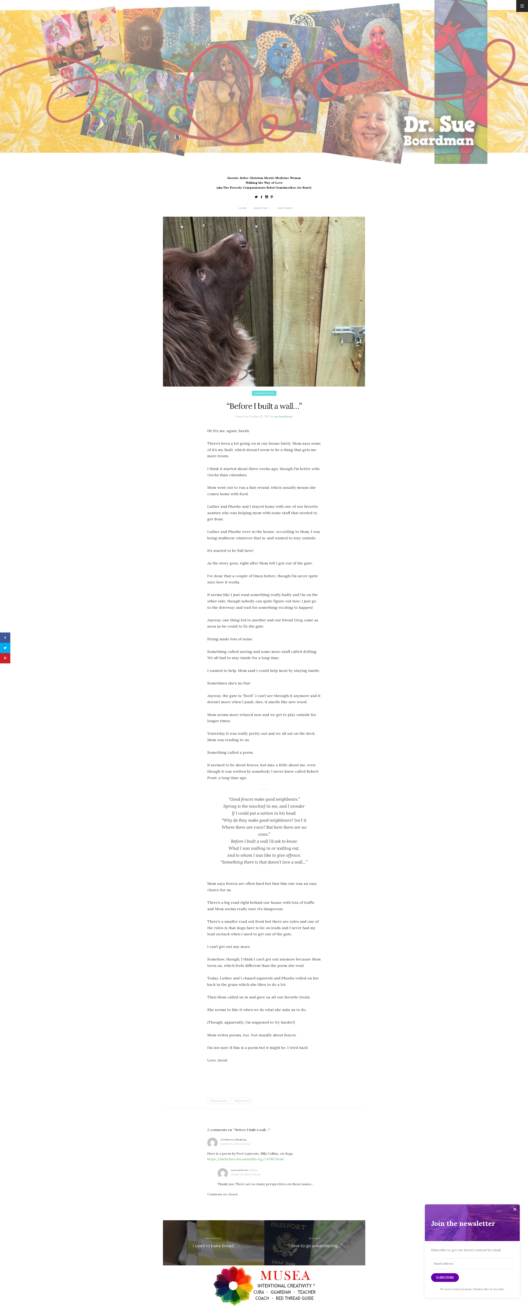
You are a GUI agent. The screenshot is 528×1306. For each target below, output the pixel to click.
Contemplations (264, 393)
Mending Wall (218, 1101)
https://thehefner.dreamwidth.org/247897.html (245, 1159)
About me (260, 208)
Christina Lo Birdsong (233, 1139)
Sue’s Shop (285, 208)
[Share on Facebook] (5, 637)
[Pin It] (5, 658)
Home (243, 208)
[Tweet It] (5, 648)
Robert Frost (242, 1101)
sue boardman (283, 416)
